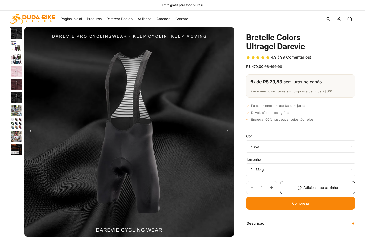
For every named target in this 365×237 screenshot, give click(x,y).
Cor (249, 136)
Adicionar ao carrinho (320, 187)
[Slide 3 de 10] (16, 59)
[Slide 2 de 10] (16, 46)
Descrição (301, 223)
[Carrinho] (349, 18)
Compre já (300, 203)
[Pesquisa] (328, 18)
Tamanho (253, 159)
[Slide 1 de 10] (16, 33)
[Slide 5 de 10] (16, 84)
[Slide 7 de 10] (16, 110)
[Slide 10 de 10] (16, 149)
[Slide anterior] (29, 131)
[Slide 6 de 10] (16, 97)
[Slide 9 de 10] (16, 136)
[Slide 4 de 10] (16, 71)
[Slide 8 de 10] (16, 123)
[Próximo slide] (228, 131)
